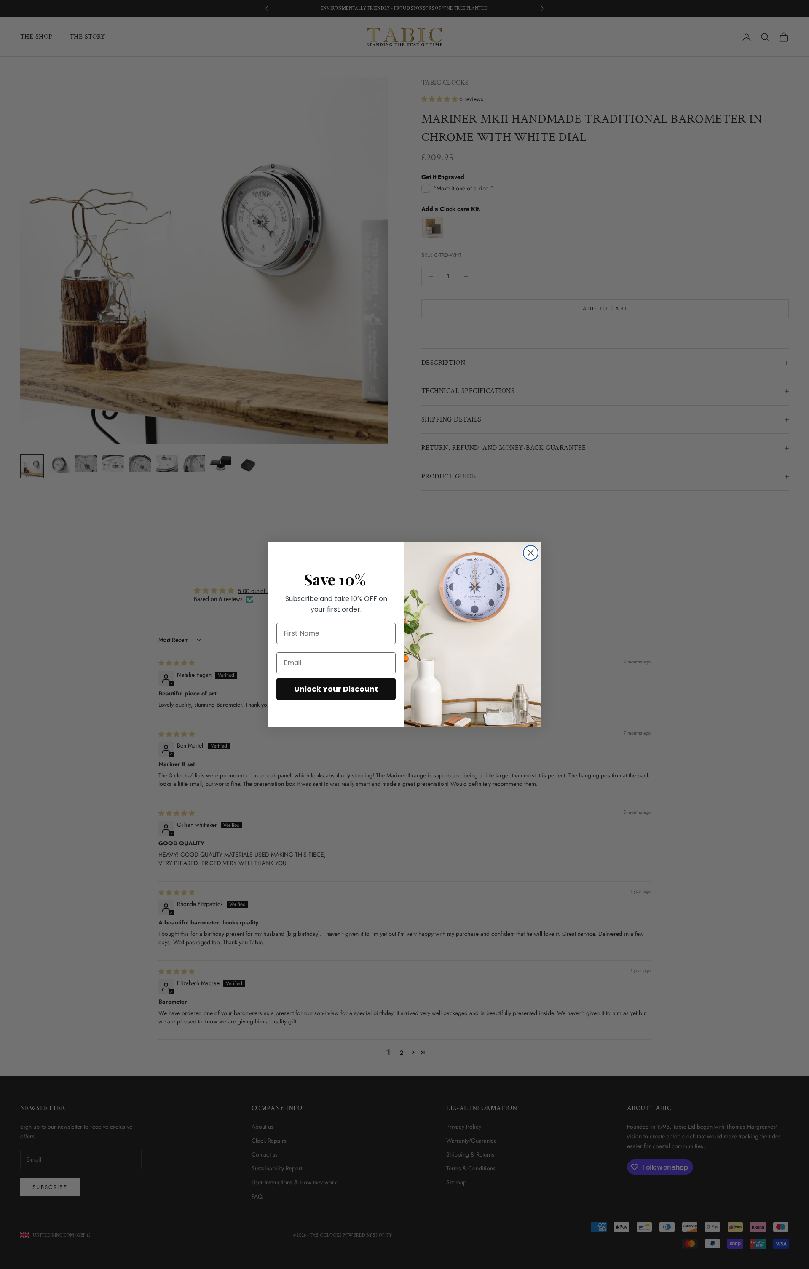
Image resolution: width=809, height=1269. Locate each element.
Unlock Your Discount (336, 689)
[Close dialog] (530, 552)
